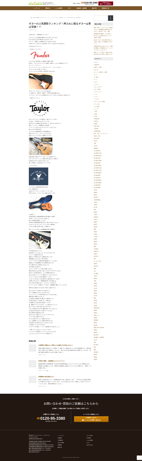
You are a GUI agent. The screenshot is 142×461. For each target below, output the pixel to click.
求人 (95, 271)
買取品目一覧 (105, 8)
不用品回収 (96, 118)
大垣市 (95, 202)
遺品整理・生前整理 (82, 8)
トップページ (36, 8)
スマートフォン (98, 91)
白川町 (95, 295)
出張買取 (60, 437)
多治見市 (96, 197)
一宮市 (95, 111)
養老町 (95, 354)
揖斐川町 (96, 251)
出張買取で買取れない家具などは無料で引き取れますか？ (55, 345)
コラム (53, 17)
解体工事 (94, 8)
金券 (95, 342)
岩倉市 (95, 231)
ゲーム (95, 79)
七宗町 (95, 114)
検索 (110, 18)
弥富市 (95, 239)
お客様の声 (96, 64)
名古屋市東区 (97, 175)
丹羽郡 (95, 123)
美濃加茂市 (96, 307)
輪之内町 (96, 334)
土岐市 (95, 190)
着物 (95, 298)
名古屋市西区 (97, 187)
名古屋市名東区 (98, 165)
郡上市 (95, 339)
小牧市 (95, 214)
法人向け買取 (61, 442)
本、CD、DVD (97, 261)
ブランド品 (96, 104)
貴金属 (95, 325)
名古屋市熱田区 (98, 180)
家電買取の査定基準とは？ (46, 376)
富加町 (95, 212)
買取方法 (47, 8)
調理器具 (96, 320)
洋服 (95, 280)
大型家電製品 (97, 199)
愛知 (47, 370)
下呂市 (95, 116)
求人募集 (96, 273)
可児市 (95, 145)
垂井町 (95, 195)
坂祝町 (95, 192)
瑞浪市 (95, 290)
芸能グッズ (96, 315)
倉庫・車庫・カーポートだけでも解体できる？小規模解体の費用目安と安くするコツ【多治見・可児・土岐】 (103, 29)
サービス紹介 (90, 435)
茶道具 (95, 317)
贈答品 (95, 332)
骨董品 (95, 357)
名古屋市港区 (97, 177)
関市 (95, 347)
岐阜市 (95, 224)
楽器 (95, 268)
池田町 (95, 278)
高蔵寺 (95, 359)
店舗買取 (60, 445)
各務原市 (96, 148)
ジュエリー (96, 84)
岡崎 (95, 229)
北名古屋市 (96, 138)
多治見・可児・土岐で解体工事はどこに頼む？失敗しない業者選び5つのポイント (103, 41)
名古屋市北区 (97, 158)
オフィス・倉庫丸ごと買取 (100, 72)
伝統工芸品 (96, 126)
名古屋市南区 (97, 163)
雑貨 (95, 349)
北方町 (95, 141)
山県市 (95, 219)
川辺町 (95, 234)
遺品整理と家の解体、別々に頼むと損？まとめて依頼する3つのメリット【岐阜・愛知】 (103, 35)
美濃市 (95, 310)
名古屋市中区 (97, 150)
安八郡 (95, 207)
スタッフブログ (98, 87)
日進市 (95, 253)
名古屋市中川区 (98, 153)
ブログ (69, 8)
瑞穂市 (95, 293)
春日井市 (96, 256)
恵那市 (95, 244)
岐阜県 (95, 226)
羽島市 (95, 312)
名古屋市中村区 (98, 155)
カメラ (95, 74)
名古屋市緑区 (97, 185)
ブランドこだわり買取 (99, 101)
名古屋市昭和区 (98, 172)
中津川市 (96, 121)
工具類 (95, 236)
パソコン (96, 96)
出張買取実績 (97, 131)
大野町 (95, 204)
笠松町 (95, 305)
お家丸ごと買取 (98, 67)
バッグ (95, 94)
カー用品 (96, 77)
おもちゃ (96, 62)
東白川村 (96, 266)
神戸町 (95, 300)
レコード (96, 109)
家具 (95, 209)
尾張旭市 (96, 217)
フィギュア (96, 99)
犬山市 (95, 288)
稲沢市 (95, 303)
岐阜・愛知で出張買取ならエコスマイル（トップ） (40, 17)
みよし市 (96, 69)
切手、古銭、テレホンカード (101, 133)
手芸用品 (96, 249)
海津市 (95, 283)
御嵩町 (95, 241)
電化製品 (96, 352)
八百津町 (96, 128)
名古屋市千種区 (98, 160)
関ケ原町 (96, 344)
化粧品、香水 (97, 136)
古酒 (95, 143)
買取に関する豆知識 (99, 327)
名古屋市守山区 (98, 170)
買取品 (95, 330)
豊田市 (95, 322)
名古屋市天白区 (98, 168)
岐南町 (95, 222)
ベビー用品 (96, 106)
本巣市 (95, 263)
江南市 (95, 276)
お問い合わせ (90, 445)
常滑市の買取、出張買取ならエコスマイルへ (51, 361)
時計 (95, 258)
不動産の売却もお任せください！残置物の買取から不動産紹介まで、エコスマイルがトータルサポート (103, 48)
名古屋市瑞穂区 (98, 182)
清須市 (95, 285)
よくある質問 (58, 8)
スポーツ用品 (97, 89)
